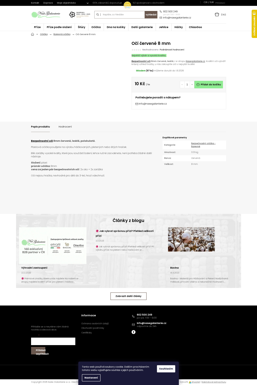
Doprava (48, 2)
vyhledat (151, 14)
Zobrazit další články (128, 296)
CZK (206, 2)
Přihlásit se (40, 351)
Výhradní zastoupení (34, 268)
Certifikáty (86, 332)
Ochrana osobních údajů (95, 323)
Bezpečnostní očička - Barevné (203, 145)
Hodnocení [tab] (65, 126)
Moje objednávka (66, 2)
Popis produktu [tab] (40, 126)
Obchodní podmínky (92, 328)
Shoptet (196, 382)
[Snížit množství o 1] (182, 84)
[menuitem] (37, 27)
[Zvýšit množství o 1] (192, 84)
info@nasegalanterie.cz (151, 323)
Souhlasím (166, 368)
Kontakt (35, 2)
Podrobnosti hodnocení (172, 49)
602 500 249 (144, 314)
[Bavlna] (191, 239)
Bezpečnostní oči (141, 61)
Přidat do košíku (211, 84)
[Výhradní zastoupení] (52, 245)
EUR (212, 2)
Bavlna (174, 268)
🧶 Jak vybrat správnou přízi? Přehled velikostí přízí (125, 233)
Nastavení (91, 377)
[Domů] (32, 34)
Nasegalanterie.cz (195, 61)
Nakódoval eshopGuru (214, 382)
